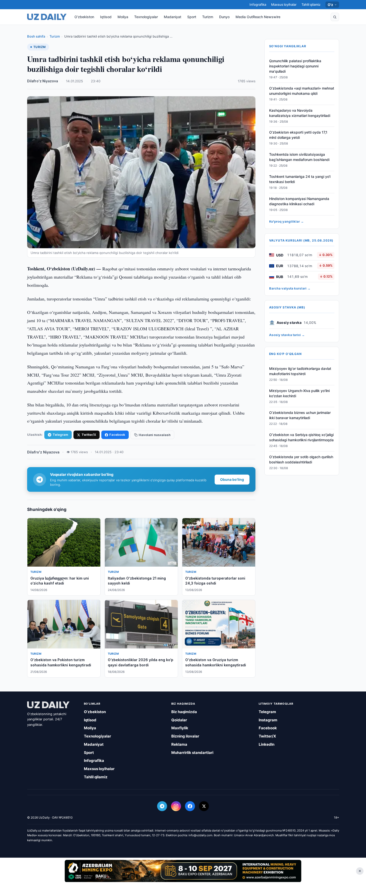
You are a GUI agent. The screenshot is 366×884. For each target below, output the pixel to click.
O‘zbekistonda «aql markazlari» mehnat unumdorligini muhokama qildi (301, 91)
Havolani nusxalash (155, 435)
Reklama (179, 744)
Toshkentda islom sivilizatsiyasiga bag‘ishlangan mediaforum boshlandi (299, 157)
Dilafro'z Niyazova (42, 81)
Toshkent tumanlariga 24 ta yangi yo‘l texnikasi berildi (299, 179)
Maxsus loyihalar (284, 4)
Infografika (257, 4)
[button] (335, 17)
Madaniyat (172, 17)
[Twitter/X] (204, 806)
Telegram (60, 435)
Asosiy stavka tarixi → (287, 335)
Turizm (207, 17)
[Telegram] (162, 806)
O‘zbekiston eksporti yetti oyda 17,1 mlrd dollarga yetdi (298, 135)
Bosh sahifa (36, 36)
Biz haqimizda (184, 711)
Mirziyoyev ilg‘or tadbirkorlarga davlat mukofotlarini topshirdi (300, 371)
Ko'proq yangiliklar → (286, 221)
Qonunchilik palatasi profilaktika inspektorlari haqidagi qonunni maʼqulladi (295, 66)
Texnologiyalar (146, 17)
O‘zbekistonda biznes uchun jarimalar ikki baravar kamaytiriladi (300, 415)
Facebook (117, 435)
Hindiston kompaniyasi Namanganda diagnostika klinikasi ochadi (299, 201)
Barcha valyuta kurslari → (289, 288)
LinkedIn (266, 744)
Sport (191, 17)
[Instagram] (176, 806)
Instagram (268, 720)
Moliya (123, 17)
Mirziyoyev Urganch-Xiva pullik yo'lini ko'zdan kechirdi (299, 393)
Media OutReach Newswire (258, 17)
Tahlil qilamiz (311, 4)
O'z (330, 4)
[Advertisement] (183, 871)
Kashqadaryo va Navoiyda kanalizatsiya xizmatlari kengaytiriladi (299, 113)
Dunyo (224, 17)
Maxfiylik (179, 728)
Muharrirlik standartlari (192, 752)
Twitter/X (88, 435)
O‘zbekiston (84, 17)
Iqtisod (106, 17)
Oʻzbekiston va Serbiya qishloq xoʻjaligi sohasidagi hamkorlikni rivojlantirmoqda (301, 437)
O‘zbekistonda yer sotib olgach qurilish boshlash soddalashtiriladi (301, 459)
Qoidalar (179, 720)
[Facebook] (190, 806)
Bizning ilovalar (185, 736)
